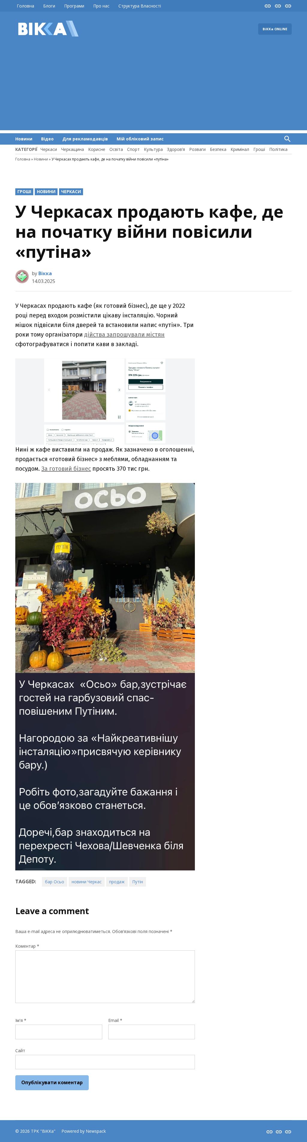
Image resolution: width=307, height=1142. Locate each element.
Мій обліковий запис (140, 139)
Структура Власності (139, 6)
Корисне (96, 149)
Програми (74, 6)
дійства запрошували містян (124, 334)
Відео (47, 139)
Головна (25, 6)
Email (115, 1020)
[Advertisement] (153, 88)
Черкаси (48, 149)
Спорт (133, 149)
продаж (117, 881)
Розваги (197, 149)
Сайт (20, 1050)
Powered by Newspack (83, 1131)
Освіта (116, 149)
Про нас (101, 6)
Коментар (27, 946)
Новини (23, 139)
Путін (137, 881)
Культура (153, 149)
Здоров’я (176, 149)
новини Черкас (87, 881)
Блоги (49, 6)
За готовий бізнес (66, 468)
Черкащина (72, 149)
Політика (278, 149)
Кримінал (240, 149)
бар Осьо (54, 881)
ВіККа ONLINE (275, 29)
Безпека (218, 149)
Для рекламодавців (85, 139)
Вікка (45, 273)
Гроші (259, 149)
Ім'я (20, 1020)
